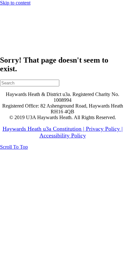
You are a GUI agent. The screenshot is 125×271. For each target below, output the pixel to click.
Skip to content (15, 2)
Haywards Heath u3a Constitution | (44, 129)
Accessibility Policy (62, 135)
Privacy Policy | (104, 129)
